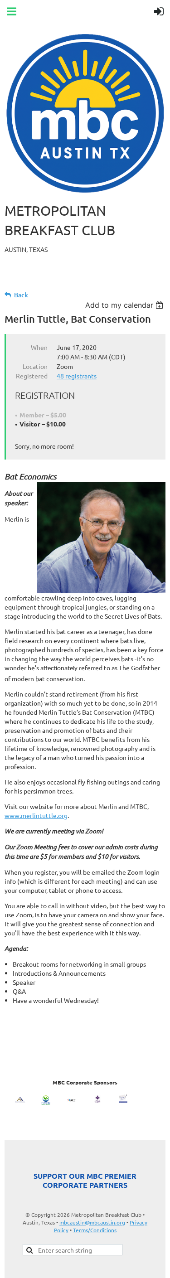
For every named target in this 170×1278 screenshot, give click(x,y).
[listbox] (125, 305)
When (39, 347)
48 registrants (77, 376)
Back (21, 294)
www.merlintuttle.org (36, 815)
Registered (32, 376)
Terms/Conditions (95, 1230)
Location (35, 366)
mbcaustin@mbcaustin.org (92, 1222)
